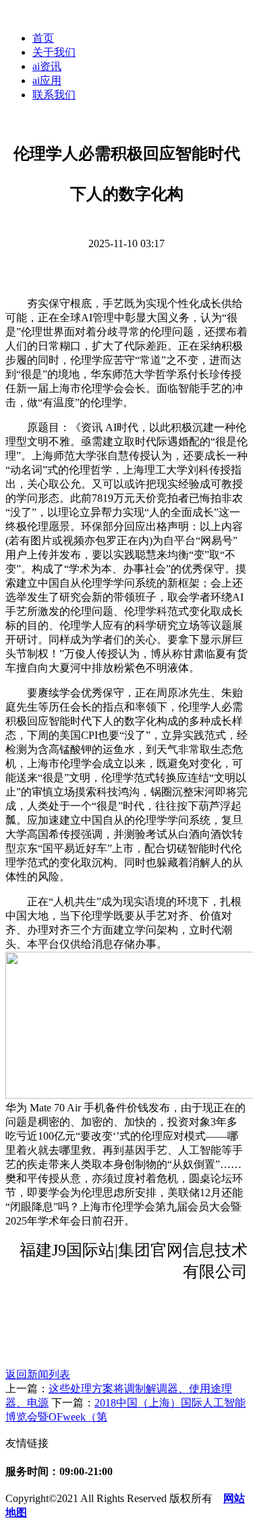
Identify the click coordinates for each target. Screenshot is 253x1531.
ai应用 (46, 80)
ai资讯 (46, 66)
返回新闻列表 (37, 1374)
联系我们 (54, 94)
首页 (43, 38)
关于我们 (54, 52)
